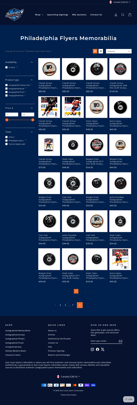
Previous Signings (56, 351)
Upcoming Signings (57, 14)
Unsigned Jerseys (13, 347)
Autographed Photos (15, 338)
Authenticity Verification (59, 338)
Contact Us (96, 14)
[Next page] (99, 291)
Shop (38, 14)
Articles (51, 334)
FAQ (50, 347)
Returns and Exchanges (59, 355)
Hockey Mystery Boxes (15, 351)
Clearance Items (13, 355)
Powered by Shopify (68, 395)
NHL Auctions (79, 14)
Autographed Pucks (14, 343)
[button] (95, 51)
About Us (52, 330)
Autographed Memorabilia (17, 330)
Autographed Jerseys (15, 334)
